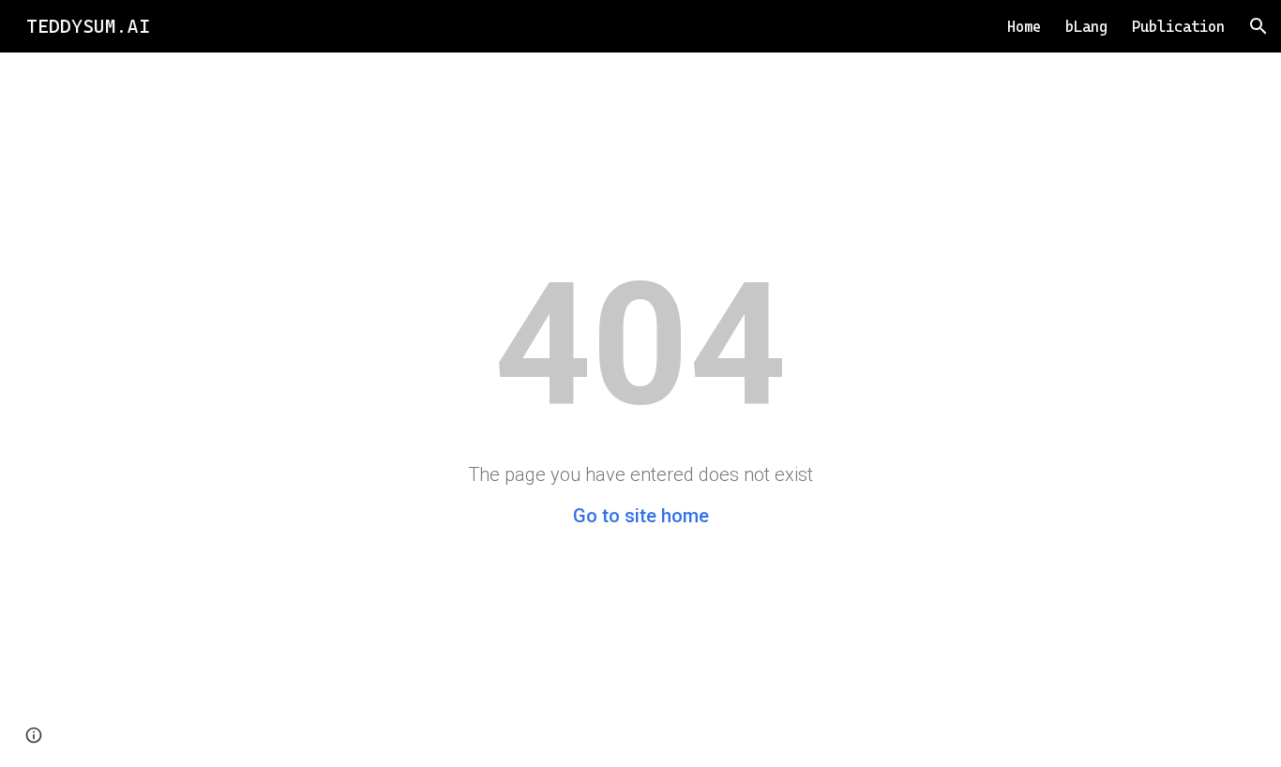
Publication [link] (1178, 27)
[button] (1258, 26)
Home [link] (1024, 27)
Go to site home (641, 515)
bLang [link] (1086, 27)
